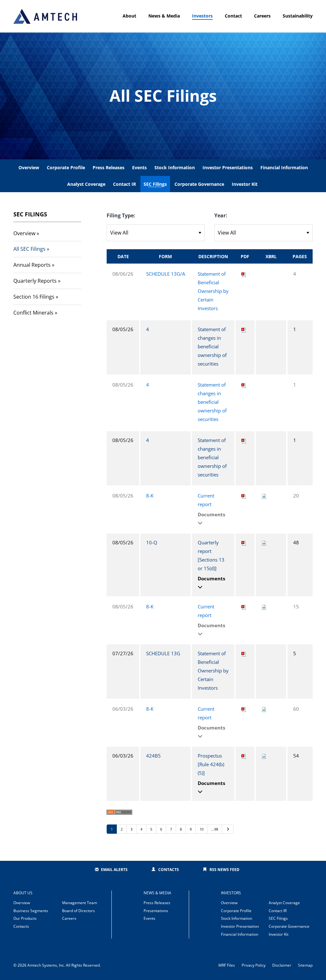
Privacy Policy (254, 965)
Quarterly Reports (35, 280)
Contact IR (124, 184)
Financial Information (284, 167)
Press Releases (108, 167)
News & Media (164, 16)
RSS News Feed (224, 869)
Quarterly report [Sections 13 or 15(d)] (211, 555)
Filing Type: (121, 215)
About (129, 16)
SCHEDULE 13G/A (165, 274)
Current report (206, 499)
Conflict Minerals (33, 312)
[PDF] (243, 274)
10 (201, 829)
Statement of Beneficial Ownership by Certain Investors (213, 291)
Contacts (168, 869)
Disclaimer (281, 965)
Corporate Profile (66, 167)
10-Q (151, 542)
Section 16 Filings (33, 296)
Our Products (25, 918)
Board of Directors (78, 910)
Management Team (79, 902)
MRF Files (226, 965)
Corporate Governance (199, 184)
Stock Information (174, 167)
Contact (233, 16)
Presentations (156, 910)
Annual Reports (32, 264)
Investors (202, 16)
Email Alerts (114, 869)
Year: (220, 215)
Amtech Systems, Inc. (46, 965)
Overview (28, 167)
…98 (214, 829)
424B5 (153, 755)
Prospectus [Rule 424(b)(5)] (211, 764)
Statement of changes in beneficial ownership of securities (212, 346)
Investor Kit (245, 184)
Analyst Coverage (86, 184)
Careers (262, 16)
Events (139, 167)
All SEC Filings (29, 248)
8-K (149, 495)
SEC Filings (155, 184)
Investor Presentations (227, 167)
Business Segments (30, 910)
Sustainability (298, 16)
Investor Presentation (240, 926)
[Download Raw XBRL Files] (263, 495)
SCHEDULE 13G (163, 653)
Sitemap (305, 965)
